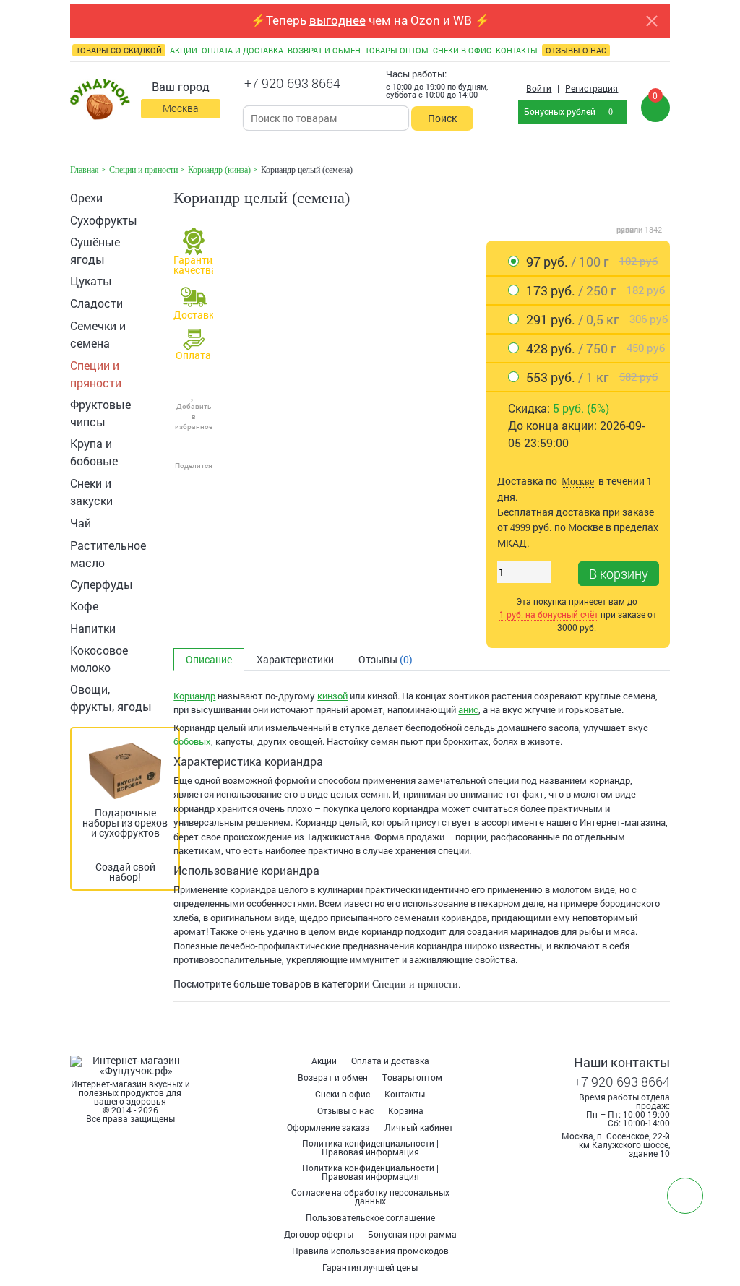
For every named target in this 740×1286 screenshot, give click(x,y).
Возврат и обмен (333, 1077)
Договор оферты (318, 1234)
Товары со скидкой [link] (119, 50)
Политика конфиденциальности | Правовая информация (370, 1147)
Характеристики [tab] (295, 659)
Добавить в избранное (193, 416)
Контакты (404, 1094)
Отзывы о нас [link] (576, 50)
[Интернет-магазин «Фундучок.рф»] (100, 100)
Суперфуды (101, 584)
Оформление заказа (328, 1127)
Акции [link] (183, 50)
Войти (538, 88)
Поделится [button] (193, 465)
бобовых (192, 741)
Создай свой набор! (125, 872)
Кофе (84, 605)
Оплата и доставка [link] (242, 50)
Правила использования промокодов (370, 1250)
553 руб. (592, 377)
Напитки (93, 628)
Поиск (442, 118)
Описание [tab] (209, 659)
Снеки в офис (342, 1094)
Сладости (96, 303)
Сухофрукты (103, 220)
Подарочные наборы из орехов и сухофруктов (125, 823)
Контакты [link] (517, 50)
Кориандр (194, 695)
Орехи (86, 197)
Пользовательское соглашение (370, 1217)
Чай (80, 522)
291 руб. (597, 319)
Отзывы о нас (345, 1110)
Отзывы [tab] (385, 659)
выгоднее (337, 20)
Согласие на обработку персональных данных (370, 1196)
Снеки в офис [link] (462, 50)
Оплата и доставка (390, 1060)
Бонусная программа (412, 1234)
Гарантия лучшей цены (370, 1267)
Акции (324, 1060)
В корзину (618, 573)
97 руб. (592, 261)
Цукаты (91, 280)
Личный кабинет (418, 1127)
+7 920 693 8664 (292, 83)
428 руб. (595, 348)
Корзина (405, 1110)
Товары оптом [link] (397, 50)
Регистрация (591, 88)
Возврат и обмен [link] (324, 50)
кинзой (332, 695)
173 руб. (595, 290)
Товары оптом (412, 1077)
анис (468, 709)
